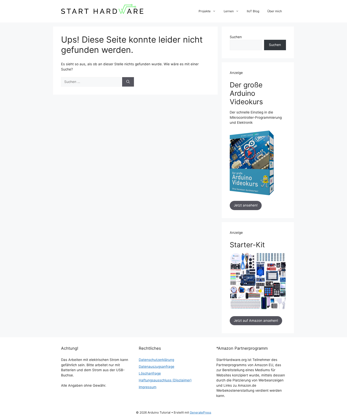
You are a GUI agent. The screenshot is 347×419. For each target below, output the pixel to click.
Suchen (236, 37)
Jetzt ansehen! (246, 205)
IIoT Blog (253, 11)
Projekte (205, 11)
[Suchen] (128, 82)
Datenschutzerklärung (156, 360)
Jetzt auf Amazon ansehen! (256, 321)
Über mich (274, 11)
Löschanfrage (150, 373)
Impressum (147, 387)
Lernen (229, 11)
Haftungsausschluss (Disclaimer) (165, 380)
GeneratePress (200, 412)
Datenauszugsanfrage (156, 367)
